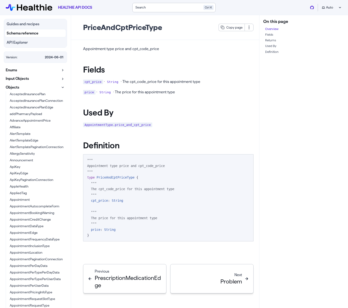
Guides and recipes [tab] (23, 24)
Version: (12, 57)
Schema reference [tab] (22, 33)
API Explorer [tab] (17, 42)
